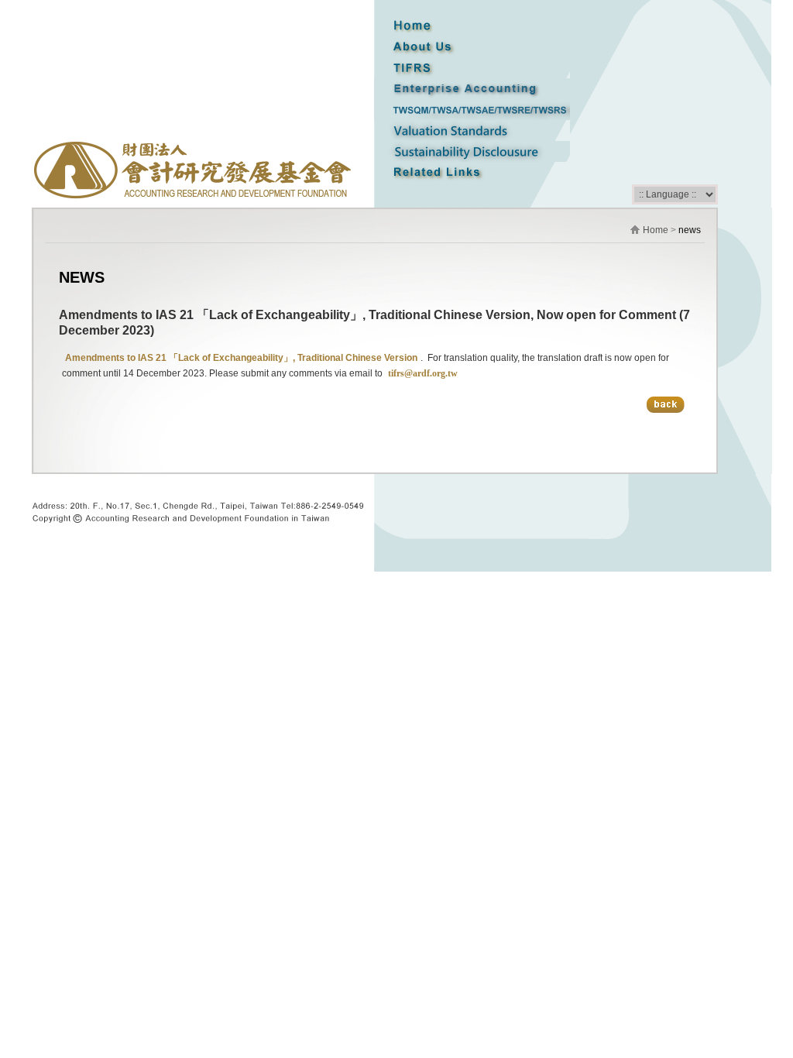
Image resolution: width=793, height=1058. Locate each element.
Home (655, 230)
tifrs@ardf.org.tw (422, 373)
